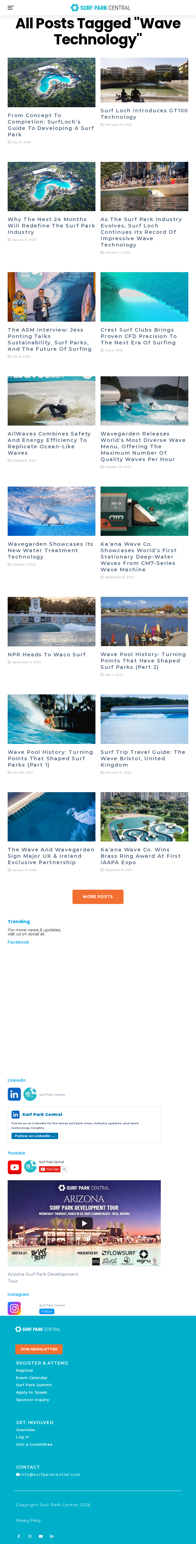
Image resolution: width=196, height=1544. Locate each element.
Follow (47, 1311)
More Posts (98, 896)
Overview (25, 1430)
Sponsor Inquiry (32, 1399)
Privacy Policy (28, 1520)
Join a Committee (34, 1444)
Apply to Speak (31, 1392)
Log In (22, 1437)
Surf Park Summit (34, 1385)
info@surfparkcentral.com (50, 1474)
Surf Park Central (52, 1094)
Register (24, 1370)
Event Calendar (32, 1378)
